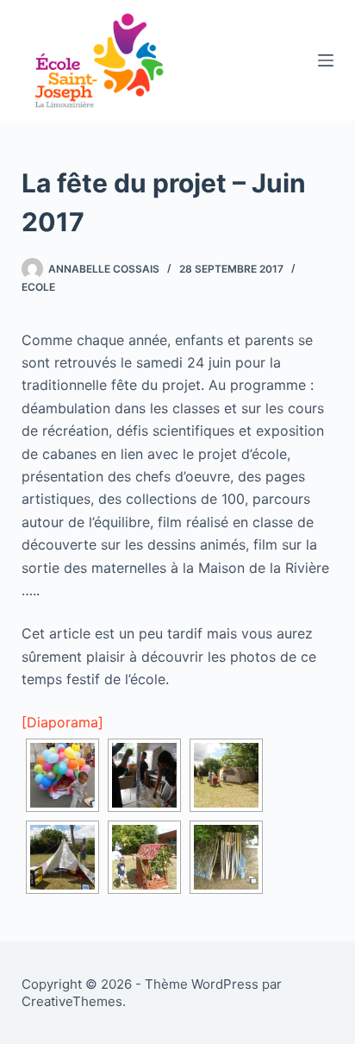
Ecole (38, 286)
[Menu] (325, 60)
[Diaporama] (62, 722)
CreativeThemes (72, 1001)
